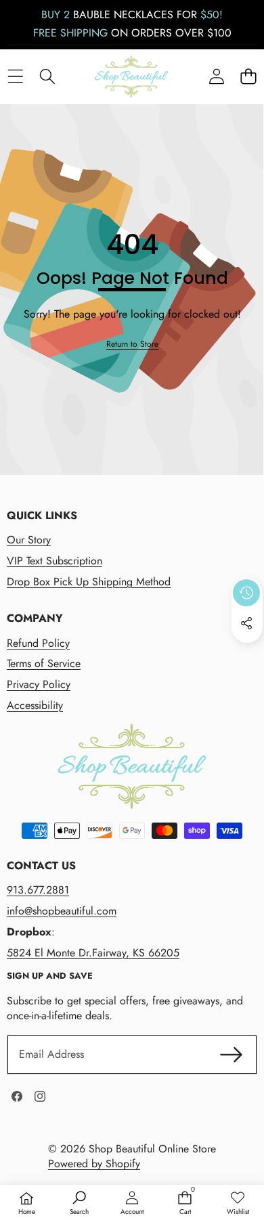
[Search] (47, 77)
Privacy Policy (38, 684)
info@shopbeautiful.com (61, 911)
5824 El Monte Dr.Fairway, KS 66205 (93, 952)
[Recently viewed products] (246, 592)
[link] (132, 344)
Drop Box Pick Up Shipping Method (89, 581)
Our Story (29, 539)
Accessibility (35, 705)
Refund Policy (38, 643)
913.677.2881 (38, 890)
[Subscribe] (231, 1054)
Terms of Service (44, 663)
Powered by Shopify (94, 1163)
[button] (248, 77)
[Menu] (15, 77)
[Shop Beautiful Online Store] (131, 77)
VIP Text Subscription (54, 560)
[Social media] (246, 623)
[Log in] (216, 77)
